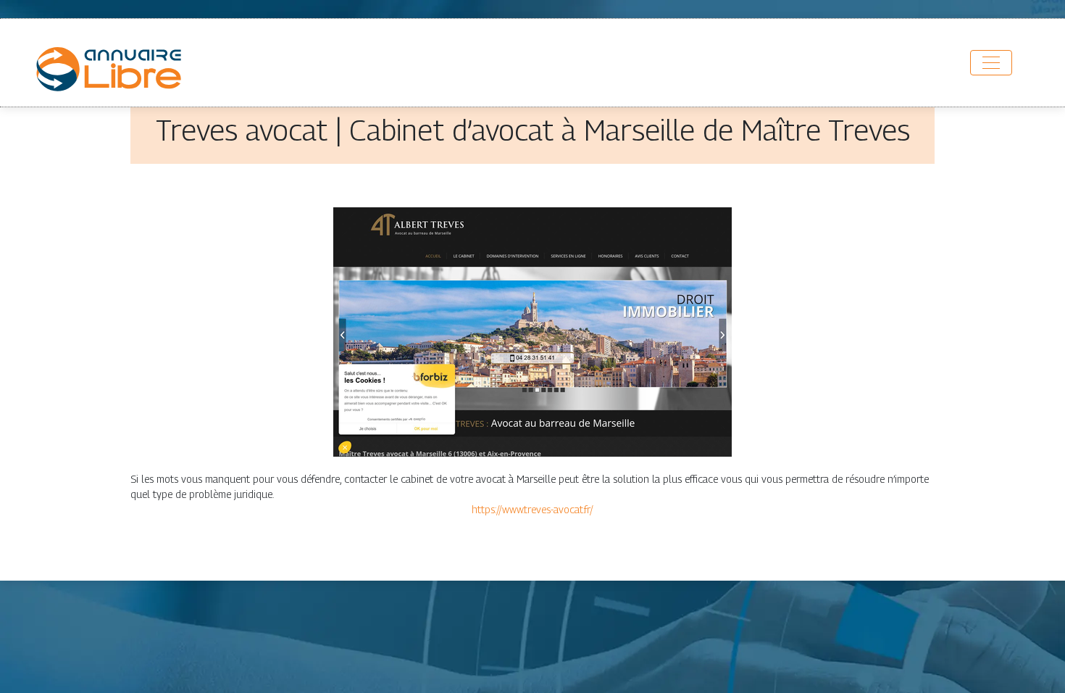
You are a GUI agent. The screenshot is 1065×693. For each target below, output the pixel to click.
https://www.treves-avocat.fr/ (532, 509)
